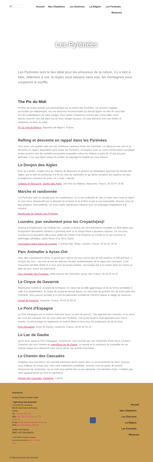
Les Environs (77, 6)
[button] (57, 7)
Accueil (40, 6)
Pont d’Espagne (26, 327)
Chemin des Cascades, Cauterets (36, 378)
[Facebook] (93, 420)
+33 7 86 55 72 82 (24, 417)
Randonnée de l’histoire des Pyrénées (38, 213)
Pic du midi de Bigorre (29, 127)
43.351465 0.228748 (27, 425)
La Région (95, 6)
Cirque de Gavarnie (28, 300)
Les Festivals (113, 6)
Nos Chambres (56, 6)
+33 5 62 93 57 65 (23, 414)
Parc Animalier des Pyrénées (33, 274)
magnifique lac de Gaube (64, 344)
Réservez (117, 12)
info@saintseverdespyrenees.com (32, 422)
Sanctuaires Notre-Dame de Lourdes (37, 243)
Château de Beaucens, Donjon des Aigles (40, 183)
